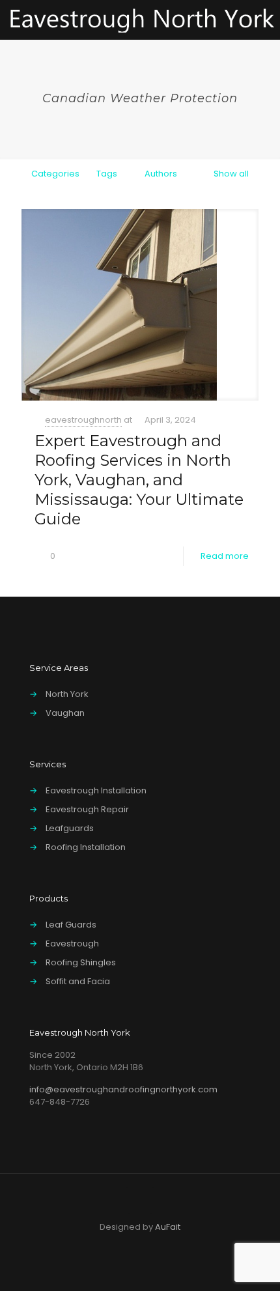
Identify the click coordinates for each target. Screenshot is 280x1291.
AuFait (167, 1227)
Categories (55, 173)
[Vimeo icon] (113, 1245)
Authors (161, 173)
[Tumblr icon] (181, 1245)
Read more (225, 556)
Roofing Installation (86, 847)
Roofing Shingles (81, 962)
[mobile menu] (262, 19)
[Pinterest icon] (154, 1245)
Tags (106, 173)
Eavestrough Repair (87, 809)
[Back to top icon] (140, 1200)
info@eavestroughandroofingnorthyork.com (123, 1089)
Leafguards (70, 828)
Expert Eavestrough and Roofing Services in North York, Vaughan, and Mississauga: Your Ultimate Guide (139, 479)
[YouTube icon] (127, 1245)
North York (67, 694)
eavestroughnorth (83, 420)
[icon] (195, 1245)
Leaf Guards (71, 924)
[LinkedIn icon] (140, 1245)
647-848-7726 (59, 1102)
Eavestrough (72, 943)
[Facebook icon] (86, 1245)
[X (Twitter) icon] (99, 1245)
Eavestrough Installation (96, 790)
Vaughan (65, 713)
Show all (231, 173)
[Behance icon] (168, 1245)
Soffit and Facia (78, 981)
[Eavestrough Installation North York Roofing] (142, 19)
